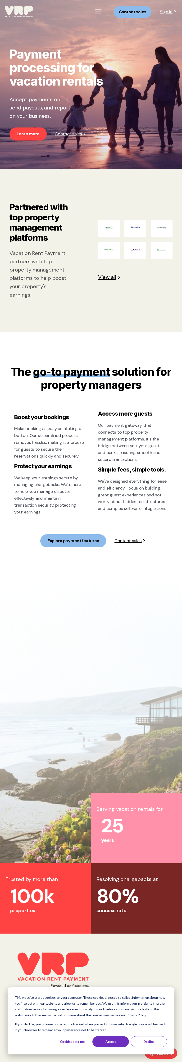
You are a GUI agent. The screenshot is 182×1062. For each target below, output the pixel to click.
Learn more (28, 134)
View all (107, 277)
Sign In (166, 12)
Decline (149, 1041)
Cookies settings (72, 1041)
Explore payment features (73, 541)
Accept (110, 1041)
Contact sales (132, 12)
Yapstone (80, 985)
